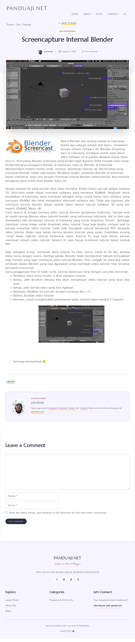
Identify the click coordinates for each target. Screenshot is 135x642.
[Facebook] (57, 579)
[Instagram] (64, 579)
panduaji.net (27, 8)
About (87, 14)
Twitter (71, 408)
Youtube (84, 408)
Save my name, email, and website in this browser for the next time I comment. (58, 513)
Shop (8, 610)
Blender (11, 381)
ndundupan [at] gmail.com (108, 605)
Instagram (53, 408)
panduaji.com (37, 411)
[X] (78, 579)
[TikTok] (71, 579)
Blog (99, 14)
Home (74, 14)
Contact (113, 14)
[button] (124, 14)
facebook (63, 408)
